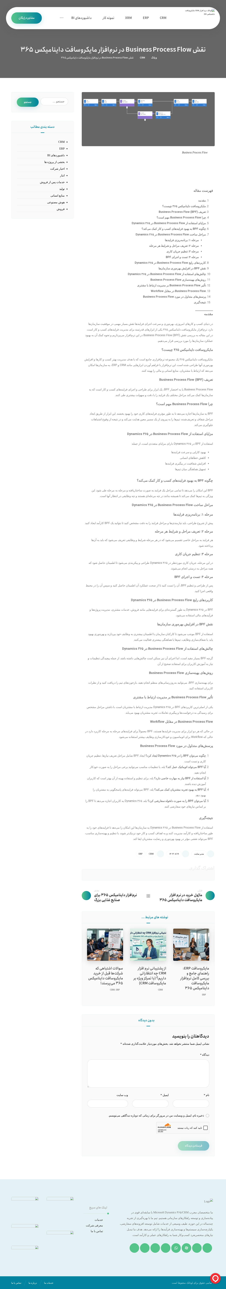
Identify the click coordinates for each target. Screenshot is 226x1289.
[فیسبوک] (155, 1248)
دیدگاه (204, 1054)
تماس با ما (97, 1231)
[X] (145, 1248)
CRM (151, 854)
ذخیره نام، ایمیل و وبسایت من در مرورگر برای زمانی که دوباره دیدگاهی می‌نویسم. (156, 1115)
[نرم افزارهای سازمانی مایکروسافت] (198, 18)
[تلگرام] (165, 1248)
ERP (140, 854)
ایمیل (164, 1095)
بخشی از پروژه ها (54, 161)
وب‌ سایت (122, 1095)
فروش (61, 209)
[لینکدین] (197, 1248)
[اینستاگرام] (207, 1248)
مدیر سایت (199, 854)
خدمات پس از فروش (52, 182)
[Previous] (97, 917)
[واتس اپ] (176, 1248)
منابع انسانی (57, 195)
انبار (62, 175)
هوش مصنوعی (56, 202)
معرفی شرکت (94, 1225)
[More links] (61, 18)
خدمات (99, 1219)
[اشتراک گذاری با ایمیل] (94, 874)
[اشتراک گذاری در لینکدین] (159, 874)
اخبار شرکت (57, 168)
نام (206, 1095)
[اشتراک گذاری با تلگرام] (116, 874)
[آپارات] (186, 1248)
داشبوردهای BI (56, 155)
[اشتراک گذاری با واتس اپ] (137, 874)
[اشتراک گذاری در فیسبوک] (202, 874)
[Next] (90, 917)
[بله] (134, 1248)
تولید (62, 188)
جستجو (28, 102)
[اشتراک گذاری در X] (180, 874)
